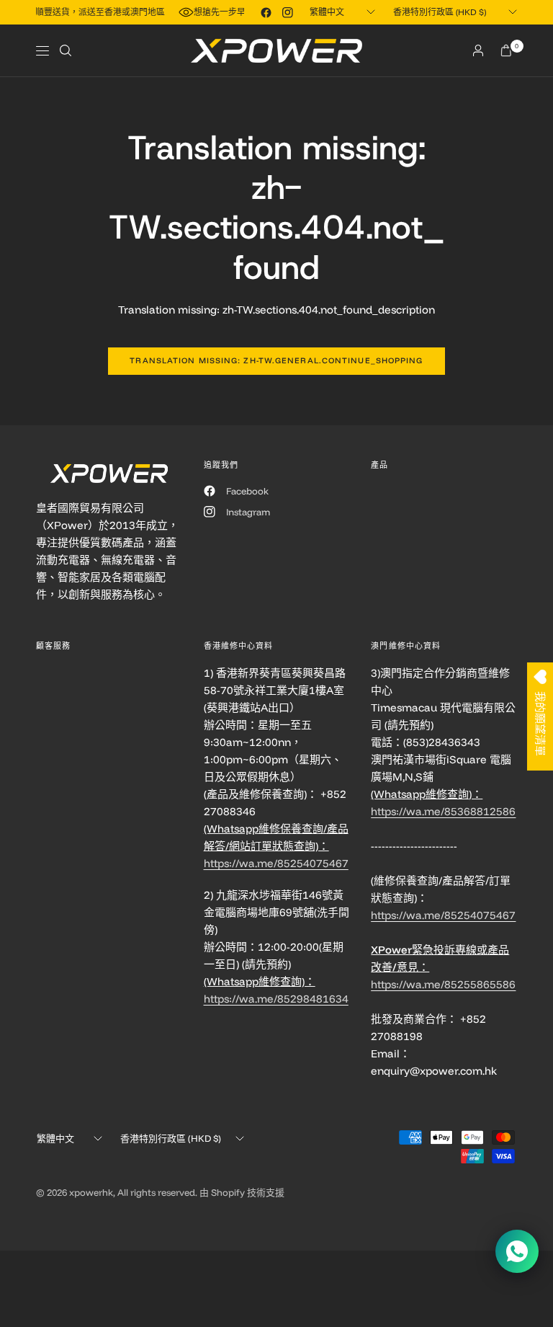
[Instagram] (287, 12)
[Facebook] (265, 12)
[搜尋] (65, 50)
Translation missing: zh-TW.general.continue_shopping (276, 360)
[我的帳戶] (478, 50)
